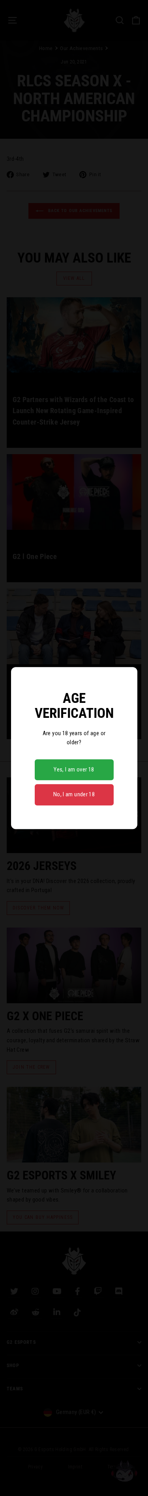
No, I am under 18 (74, 794)
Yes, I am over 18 (74, 769)
